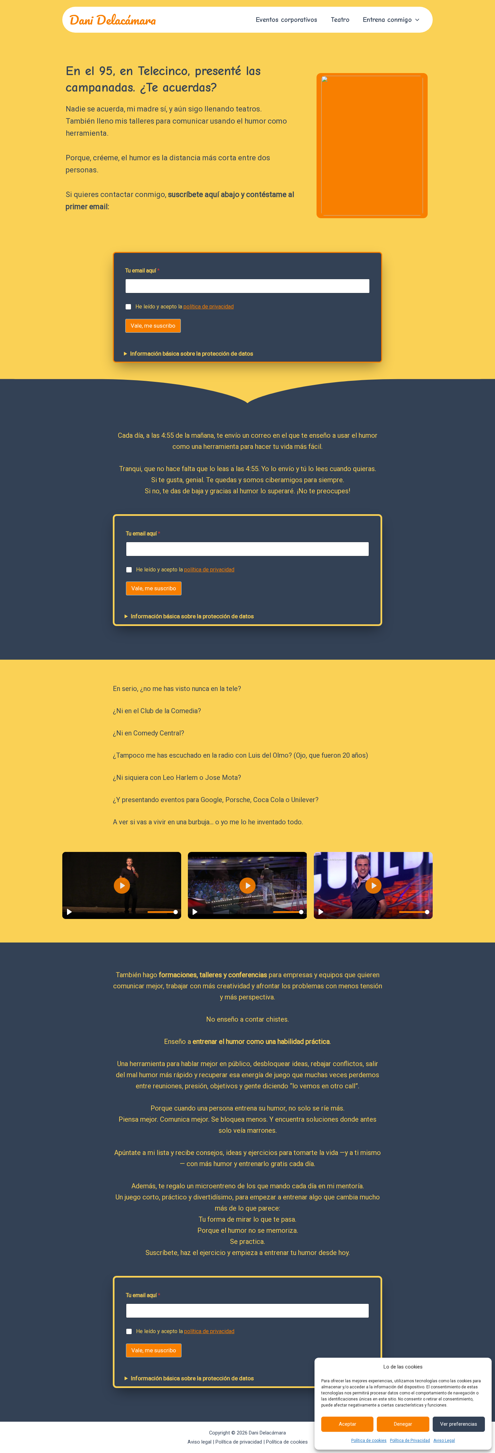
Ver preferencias (458, 1424)
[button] (415, 20)
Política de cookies (369, 1440)
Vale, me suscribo (153, 325)
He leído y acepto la (184, 306)
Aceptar (347, 1424)
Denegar (403, 1424)
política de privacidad (209, 306)
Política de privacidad (239, 1442)
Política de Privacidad (410, 1440)
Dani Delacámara (112, 19)
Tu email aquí (142, 270)
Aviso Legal (444, 1440)
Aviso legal (199, 1442)
